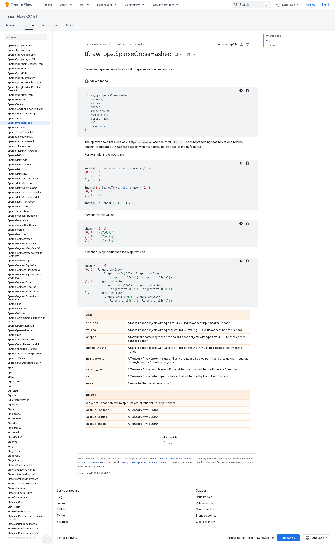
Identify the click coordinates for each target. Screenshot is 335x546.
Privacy (72, 537)
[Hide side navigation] (47, 539)
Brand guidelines (206, 515)
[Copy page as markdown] (188, 54)
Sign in (326, 4)
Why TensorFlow (163, 4)
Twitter (61, 515)
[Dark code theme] (241, 90)
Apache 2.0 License (88, 462)
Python (29, 25)
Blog (59, 497)
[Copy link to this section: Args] (96, 315)
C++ (43, 25)
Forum (61, 503)
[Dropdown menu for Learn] (72, 4)
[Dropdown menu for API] (89, 4)
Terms (61, 537)
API (82, 4)
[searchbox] (26, 37)
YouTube (62, 521)
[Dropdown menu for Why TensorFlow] (178, 4)
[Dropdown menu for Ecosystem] (116, 4)
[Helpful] (241, 44)
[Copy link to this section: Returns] (100, 395)
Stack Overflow (205, 509)
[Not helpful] (247, 44)
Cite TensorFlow (206, 521)
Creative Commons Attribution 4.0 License (182, 458)
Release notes (204, 503)
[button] (167, 81)
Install (49, 4)
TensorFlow (91, 44)
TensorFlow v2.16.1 (21, 16)
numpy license (96, 466)
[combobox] (251, 4)
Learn (63, 4)
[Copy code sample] (247, 90)
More (69, 25)
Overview (11, 25)
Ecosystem (104, 4)
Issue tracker (204, 497)
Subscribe (288, 538)
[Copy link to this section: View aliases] (112, 81)
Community (132, 4)
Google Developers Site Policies (139, 462)
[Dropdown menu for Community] (144, 4)
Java (56, 25)
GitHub (310, 4)
